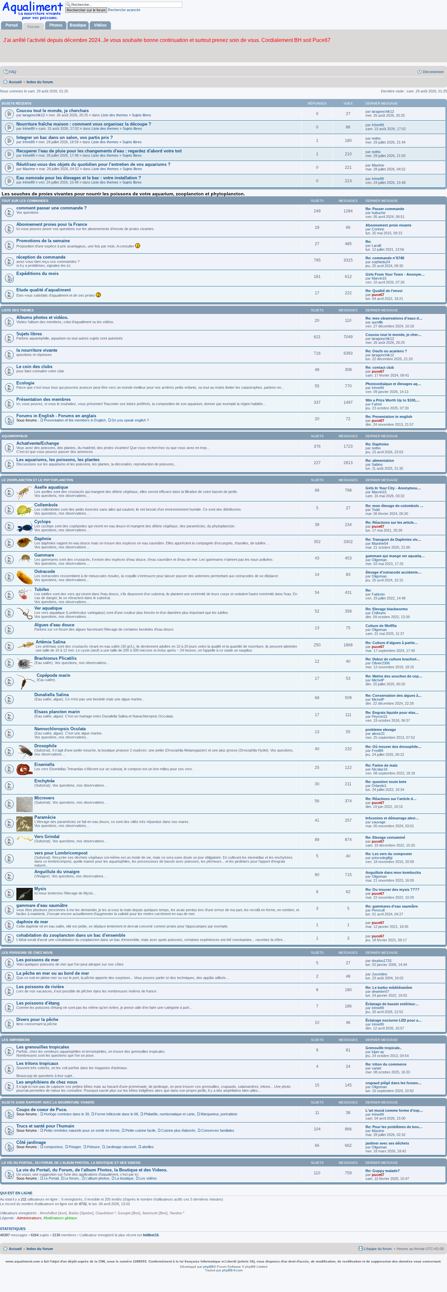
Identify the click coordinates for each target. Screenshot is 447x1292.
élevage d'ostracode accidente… (393, 572)
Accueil (15, 1249)
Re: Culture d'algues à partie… (392, 643)
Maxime (29, 169)
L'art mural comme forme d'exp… (394, 1110)
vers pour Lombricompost (60, 853)
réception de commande (40, 257)
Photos (56, 25)
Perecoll (378, 910)
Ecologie (25, 383)
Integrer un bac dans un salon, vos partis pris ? (64, 137)
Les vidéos (148, 1178)
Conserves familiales (217, 1130)
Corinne (378, 229)
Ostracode (44, 571)
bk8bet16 (151, 1235)
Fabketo (378, 594)
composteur (53, 1147)
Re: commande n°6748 (385, 258)
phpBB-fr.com (232, 1270)
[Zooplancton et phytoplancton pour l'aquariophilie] (34, 20)
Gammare (44, 555)
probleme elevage (381, 730)
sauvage (378, 822)
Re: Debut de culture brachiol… (393, 659)
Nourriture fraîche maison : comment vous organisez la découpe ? (83, 124)
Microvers (44, 797)
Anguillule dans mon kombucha (393, 872)
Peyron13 (379, 716)
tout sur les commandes (25, 201)
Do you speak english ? (130, 420)
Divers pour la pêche (37, 1019)
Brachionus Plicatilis (55, 658)
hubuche (378, 213)
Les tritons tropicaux (37, 1063)
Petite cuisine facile (140, 1130)
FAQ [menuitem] (12, 72)
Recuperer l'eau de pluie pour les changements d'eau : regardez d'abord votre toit (99, 150)
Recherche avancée (124, 10)
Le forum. (72, 1178)
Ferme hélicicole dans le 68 (116, 1114)
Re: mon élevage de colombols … (394, 506)
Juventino (379, 974)
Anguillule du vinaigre (57, 871)
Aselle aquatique (51, 487)
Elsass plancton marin (57, 711)
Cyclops (42, 521)
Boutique (78, 25)
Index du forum (40, 1249)
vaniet (376, 1068)
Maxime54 (380, 543)
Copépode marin (53, 675)
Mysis (40, 888)
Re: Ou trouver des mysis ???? (393, 889)
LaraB (376, 245)
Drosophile (45, 745)
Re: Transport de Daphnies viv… (393, 539)
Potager (75, 1147)
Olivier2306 (381, 663)
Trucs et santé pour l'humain (45, 1126)
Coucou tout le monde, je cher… (393, 335)
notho (376, 138)
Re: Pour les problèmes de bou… (394, 1127)
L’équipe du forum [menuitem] (378, 1249)
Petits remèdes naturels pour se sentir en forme (81, 1130)
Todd (376, 510)
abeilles (148, 1147)
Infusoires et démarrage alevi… (392, 818)
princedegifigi (382, 858)
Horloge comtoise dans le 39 (66, 1114)
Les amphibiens (16, 1040)
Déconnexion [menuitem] (433, 72)
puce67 (378, 295)
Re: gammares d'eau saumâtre (392, 906)
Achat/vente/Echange (37, 443)
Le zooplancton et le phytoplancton (37, 480)
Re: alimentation (380, 460)
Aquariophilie (15, 436)
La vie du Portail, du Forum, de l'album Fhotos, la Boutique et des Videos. (92, 1169)
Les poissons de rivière (40, 986)
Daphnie (42, 538)
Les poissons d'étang (38, 1003)
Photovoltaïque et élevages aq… (393, 384)
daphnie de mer (32, 921)
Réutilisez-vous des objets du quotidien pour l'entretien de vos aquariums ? (93, 164)
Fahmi (377, 404)
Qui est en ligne (16, 1193)
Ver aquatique (48, 608)
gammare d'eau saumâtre (41, 905)
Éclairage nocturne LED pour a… (394, 1020)
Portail (12, 25)
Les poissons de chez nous (27, 952)
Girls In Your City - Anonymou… (393, 488)
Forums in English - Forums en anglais (56, 415)
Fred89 (377, 751)
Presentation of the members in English (75, 420)
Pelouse (93, 1147)
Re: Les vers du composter (389, 854)
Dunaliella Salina (51, 694)
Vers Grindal (47, 836)
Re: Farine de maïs (382, 765)
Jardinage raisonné (121, 1147)
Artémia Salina (50, 641)
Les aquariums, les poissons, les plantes (57, 459)
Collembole (46, 504)
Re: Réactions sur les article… (391, 522)
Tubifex (41, 589)
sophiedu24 (381, 262)
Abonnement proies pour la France (51, 224)
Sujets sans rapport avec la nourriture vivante (48, 1102)
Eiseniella (44, 764)
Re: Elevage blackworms (387, 609)
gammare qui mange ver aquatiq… (395, 556)
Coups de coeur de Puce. (41, 1109)
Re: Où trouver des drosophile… (393, 747)
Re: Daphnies (377, 444)
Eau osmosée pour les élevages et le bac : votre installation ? (78, 177)
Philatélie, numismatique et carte (169, 1114)
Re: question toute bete (386, 782)
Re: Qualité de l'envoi (384, 291)
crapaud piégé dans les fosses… (393, 1083)
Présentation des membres (43, 399)
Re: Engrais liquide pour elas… (392, 713)
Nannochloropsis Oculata (60, 728)
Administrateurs (29, 1218)
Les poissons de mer (37, 959)
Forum (33, 27)
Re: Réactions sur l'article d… (391, 799)
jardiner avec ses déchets (387, 1143)
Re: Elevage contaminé (385, 837)
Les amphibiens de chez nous (46, 1082)
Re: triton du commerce (386, 1064)
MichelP (378, 680)
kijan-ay (378, 1052)
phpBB (208, 1266)
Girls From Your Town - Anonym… (395, 274)
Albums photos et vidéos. (42, 317)
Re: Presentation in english (389, 417)
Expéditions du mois (37, 273)
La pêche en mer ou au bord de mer (52, 973)
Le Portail (51, 1178)
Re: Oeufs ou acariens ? (386, 351)
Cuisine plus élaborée (178, 1130)
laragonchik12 (34, 115)
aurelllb (377, 322)
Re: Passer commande (385, 209)
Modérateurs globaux (60, 1218)
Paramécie (45, 817)
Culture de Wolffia (381, 626)
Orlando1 (379, 786)
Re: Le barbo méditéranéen (389, 987)
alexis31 (378, 733)
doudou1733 (381, 961)
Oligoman (379, 560)
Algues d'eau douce (54, 624)
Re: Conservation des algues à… (394, 695)
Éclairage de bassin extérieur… (392, 1004)
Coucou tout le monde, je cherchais (52, 110)
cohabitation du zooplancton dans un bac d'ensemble (70, 935)
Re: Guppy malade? (383, 1171)
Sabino (377, 464)
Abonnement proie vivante (388, 225)
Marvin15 (379, 278)
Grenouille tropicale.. (384, 1048)
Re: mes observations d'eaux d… (394, 318)
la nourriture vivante (36, 350)
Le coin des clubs (34, 366)
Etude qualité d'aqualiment (43, 289)
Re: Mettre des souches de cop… (394, 676)
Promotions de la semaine (43, 240)
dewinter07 (380, 991)
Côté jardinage (31, 1142)
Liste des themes (114, 115)
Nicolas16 (379, 769)
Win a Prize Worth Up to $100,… (393, 400)
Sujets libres (141, 115)
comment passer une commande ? (51, 208)
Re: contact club (380, 367)
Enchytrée (44, 780)
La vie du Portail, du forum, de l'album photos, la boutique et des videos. (71, 1163)
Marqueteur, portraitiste (219, 1114)
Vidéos (100, 25)
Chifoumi (378, 613)
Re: (368, 242)
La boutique (124, 1178)
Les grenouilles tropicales (42, 1047)
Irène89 (29, 128)
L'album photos (97, 1178)
